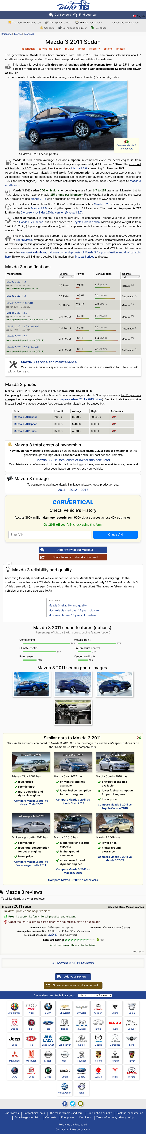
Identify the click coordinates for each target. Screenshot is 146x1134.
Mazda (18, 34)
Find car (88, 14)
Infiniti (98, 1028)
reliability (94, 48)
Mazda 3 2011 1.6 (16, 281)
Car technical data (34, 1113)
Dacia (132, 1012)
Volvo (81, 1092)
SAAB (14, 1076)
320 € (52, 934)
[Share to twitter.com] (72, 1104)
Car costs (49, 27)
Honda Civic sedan (31, 222)
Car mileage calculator (74, 27)
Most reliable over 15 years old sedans (72, 615)
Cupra (115, 1012)
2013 (84, 490)
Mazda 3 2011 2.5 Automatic (23, 347)
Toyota (131, 1076)
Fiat (31, 1028)
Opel (64, 1060)
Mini (131, 1044)
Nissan (48, 1060)
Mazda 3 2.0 (102, 204)
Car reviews (63, 14)
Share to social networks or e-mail (75, 557)
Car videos (85, 1117)
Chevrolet (65, 1012)
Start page (6, 34)
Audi (31, 1012)
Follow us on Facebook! (73, 1124)
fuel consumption (91, 22)
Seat (31, 1076)
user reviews (24, 239)
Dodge (14, 1028)
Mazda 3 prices (84, 256)
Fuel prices (100, 27)
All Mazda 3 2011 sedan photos (38, 154)
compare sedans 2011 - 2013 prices (79, 399)
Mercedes (115, 1044)
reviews (70, 48)
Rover (132, 1060)
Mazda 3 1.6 (79, 168)
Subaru (81, 1076)
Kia (31, 1044)
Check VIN (115, 534)
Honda (64, 1028)
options (108, 48)
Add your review (75, 976)
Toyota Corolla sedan (86, 222)
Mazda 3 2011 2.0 (16, 312)
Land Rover (65, 1044)
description (28, 48)
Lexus (81, 1044)
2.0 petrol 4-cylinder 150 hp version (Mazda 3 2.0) (51, 212)
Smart (65, 1076)
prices (82, 48)
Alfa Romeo (14, 1012)
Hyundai (81, 1028)
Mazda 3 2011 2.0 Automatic (23, 326)
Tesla (115, 1076)
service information (50, 48)
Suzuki (98, 1076)
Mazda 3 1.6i (39, 208)
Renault (115, 1060)
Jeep (14, 1044)
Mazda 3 (29, 34)
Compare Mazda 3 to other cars (126, 147)
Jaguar (131, 1028)
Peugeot (81, 1060)
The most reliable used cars (26, 22)
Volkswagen (64, 1092)
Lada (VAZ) (48, 1044)
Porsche (98, 1060)
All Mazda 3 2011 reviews (73, 963)
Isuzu (115, 1028)
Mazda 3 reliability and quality (67, 605)
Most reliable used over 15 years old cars (73, 610)
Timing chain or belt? (60, 22)
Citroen (98, 1012)
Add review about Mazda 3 (75, 550)
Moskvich (31, 1060)
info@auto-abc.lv (80, 1129)
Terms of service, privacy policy (115, 1117)
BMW (48, 1012)
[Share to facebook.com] (64, 1104)
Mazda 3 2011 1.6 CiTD (19, 303)
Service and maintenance (125, 22)
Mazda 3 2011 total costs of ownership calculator (73, 460)
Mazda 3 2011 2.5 (16, 336)
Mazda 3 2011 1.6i (16, 295)
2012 (73, 490)
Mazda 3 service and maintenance (49, 362)
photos (120, 48)
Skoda (47, 1076)
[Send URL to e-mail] (80, 1104)
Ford (48, 1028)
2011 (62, 490)
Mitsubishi (14, 1060)
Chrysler (81, 1012)
